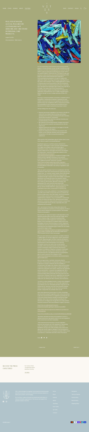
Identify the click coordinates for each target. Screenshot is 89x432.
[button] (81, 8)
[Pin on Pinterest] (46, 337)
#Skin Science (18, 40)
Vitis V (8, 422)
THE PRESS (27, 372)
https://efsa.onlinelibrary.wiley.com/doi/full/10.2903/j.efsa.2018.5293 (54, 314)
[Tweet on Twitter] (44, 337)
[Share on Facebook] (41, 337)
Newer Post (42, 347)
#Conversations (10, 40)
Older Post (76, 347)
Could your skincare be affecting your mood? (52, 71)
